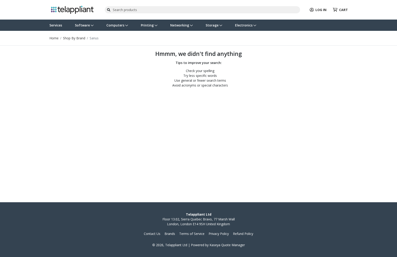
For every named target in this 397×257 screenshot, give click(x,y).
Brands (169, 233)
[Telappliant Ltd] (72, 9)
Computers (115, 25)
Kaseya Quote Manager (227, 245)
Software (83, 25)
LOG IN (320, 10)
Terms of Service (191, 233)
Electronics (244, 25)
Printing (148, 25)
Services (55, 25)
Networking (180, 25)
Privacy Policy (219, 233)
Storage (212, 25)
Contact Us (152, 233)
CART (343, 10)
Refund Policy (243, 233)
